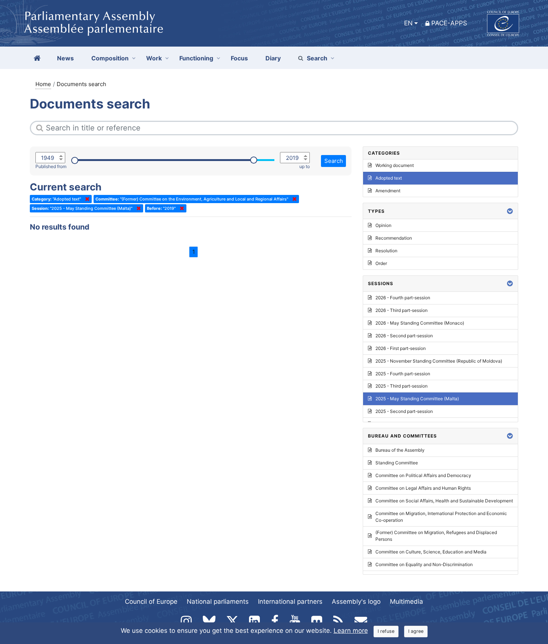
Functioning (196, 58)
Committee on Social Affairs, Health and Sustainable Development (444, 500)
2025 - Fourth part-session (402, 373)
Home (43, 84)
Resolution (386, 250)
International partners (290, 601)
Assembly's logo (356, 601)
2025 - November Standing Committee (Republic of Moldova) (438, 361)
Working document (394, 165)
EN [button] (408, 23)
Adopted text (388, 178)
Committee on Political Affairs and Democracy (423, 475)
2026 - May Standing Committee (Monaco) (419, 323)
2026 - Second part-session (404, 335)
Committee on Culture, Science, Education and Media (430, 552)
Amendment (387, 190)
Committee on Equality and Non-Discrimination (424, 564)
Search (317, 58)
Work (154, 58)
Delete (85, 199)
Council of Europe (151, 601)
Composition (110, 58)
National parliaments (218, 601)
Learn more (351, 630)
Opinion (383, 225)
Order (381, 263)
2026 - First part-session (400, 348)
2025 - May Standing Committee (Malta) (417, 398)
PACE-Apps (449, 23)
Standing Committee (396, 462)
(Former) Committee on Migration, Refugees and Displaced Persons (436, 536)
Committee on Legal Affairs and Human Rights (423, 488)
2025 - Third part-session (401, 386)
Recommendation (393, 238)
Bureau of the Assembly (400, 450)
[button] (510, 211)
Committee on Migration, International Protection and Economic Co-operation (441, 517)
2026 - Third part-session (401, 310)
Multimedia (406, 601)
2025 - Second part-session (404, 411)
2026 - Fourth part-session (402, 297)
